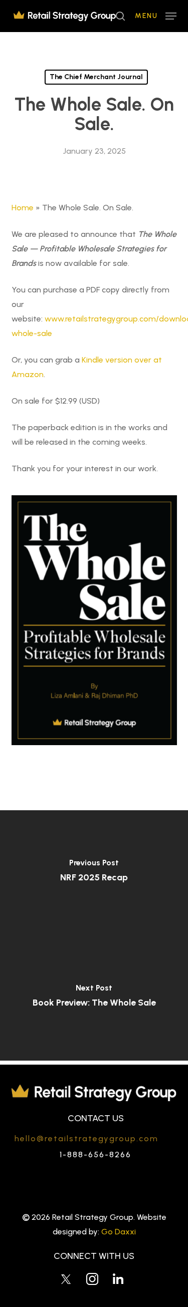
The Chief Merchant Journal (96, 77)
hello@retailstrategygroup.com (86, 1138)
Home (23, 207)
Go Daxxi (118, 1231)
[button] (155, 15)
